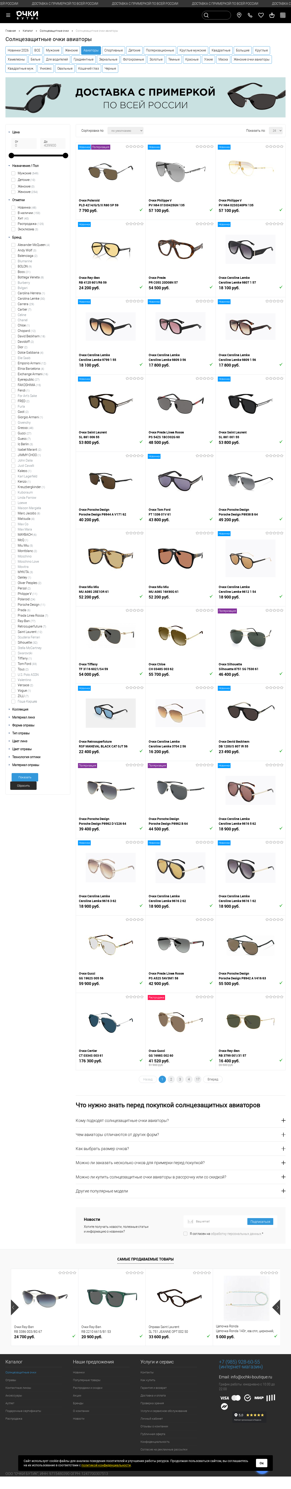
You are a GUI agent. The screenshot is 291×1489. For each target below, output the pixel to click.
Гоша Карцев (27, 701)
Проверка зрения (152, 1403)
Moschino (25, 556)
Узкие (208, 59)
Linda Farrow (27, 497)
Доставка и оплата (153, 1395)
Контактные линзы (18, 1387)
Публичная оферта (152, 1434)
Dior (23, 347)
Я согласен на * (226, 1234)
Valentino (24, 680)
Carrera (26, 304)
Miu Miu (25, 545)
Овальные (65, 68)
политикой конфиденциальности (106, 1465)
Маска (223, 59)
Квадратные (221, 50)
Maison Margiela (29, 508)
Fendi (24, 390)
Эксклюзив (28, 229)
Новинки (79, 1372)
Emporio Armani (32, 363)
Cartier (24, 309)
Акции (77, 1395)
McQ (23, 540)
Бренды (78, 1403)
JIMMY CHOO (29, 455)
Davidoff (26, 341)
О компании (81, 1411)
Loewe (22, 503)
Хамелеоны (16, 59)
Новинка (27, 207)
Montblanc (27, 551)
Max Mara (25, 529)
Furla (21, 406)
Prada (24, 610)
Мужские (52, 50)
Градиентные (83, 59)
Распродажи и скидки (87, 1387)
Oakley (24, 577)
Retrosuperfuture (32, 626)
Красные (191, 59)
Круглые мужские (193, 50)
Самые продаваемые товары (145, 1259)
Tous (23, 669)
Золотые (156, 59)
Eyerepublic (29, 379)
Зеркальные (108, 59)
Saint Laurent (30, 632)
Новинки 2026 (18, 50)
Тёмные (174, 59)
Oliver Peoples (29, 583)
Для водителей (57, 59)
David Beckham (31, 336)
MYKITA (25, 572)
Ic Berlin (25, 444)
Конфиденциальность (155, 1441)
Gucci (24, 433)
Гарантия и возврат (153, 1387)
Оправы (10, 1380)
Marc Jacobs (29, 513)
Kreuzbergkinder (31, 487)
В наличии (29, 213)
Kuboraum (25, 492)
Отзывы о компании (154, 1426)
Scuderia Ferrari (29, 637)
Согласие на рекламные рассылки (163, 1449)
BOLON (25, 266)
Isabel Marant (29, 449)
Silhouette (28, 642)
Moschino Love (28, 561)
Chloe (24, 325)
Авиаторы (91, 50)
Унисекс (46, 68)
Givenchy (24, 422)
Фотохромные (133, 59)
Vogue (24, 690)
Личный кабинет (151, 1418)
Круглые (261, 50)
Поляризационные (160, 50)
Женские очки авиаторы (252, 59)
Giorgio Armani (30, 417)
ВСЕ (37, 50)
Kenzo (24, 481)
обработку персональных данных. (236, 1234)
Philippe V (27, 594)
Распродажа (31, 224)
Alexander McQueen (34, 245)
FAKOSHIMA (29, 385)
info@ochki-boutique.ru (251, 1377)
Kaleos (24, 471)
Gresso (25, 428)
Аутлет (9, 1403)
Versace (25, 685)
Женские (71, 50)
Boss (24, 272)
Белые (35, 59)
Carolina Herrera (31, 293)
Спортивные (113, 50)
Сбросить (23, 785)
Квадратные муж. (21, 68)
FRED (24, 401)
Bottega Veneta (31, 277)
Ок (262, 1463)
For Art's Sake (27, 396)
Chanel (23, 320)
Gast (23, 412)
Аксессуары (13, 1395)
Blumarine (25, 261)
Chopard (27, 331)
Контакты (147, 1372)
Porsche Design (31, 604)
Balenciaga (28, 256)
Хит (23, 218)
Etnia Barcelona (31, 368)
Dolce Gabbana (30, 352)
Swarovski (25, 653)
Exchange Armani (33, 374)
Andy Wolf (27, 250)
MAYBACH (27, 534)
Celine (22, 315)
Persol (24, 588)
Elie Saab (24, 358)
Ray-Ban (26, 621)
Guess (24, 438)
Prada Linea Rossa (33, 615)
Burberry (24, 283)
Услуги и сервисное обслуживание (163, 1411)
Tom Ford (27, 664)
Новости (78, 1418)
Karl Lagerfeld (27, 476)
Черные (110, 68)
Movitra (23, 567)
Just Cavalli (26, 465)
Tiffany (25, 658)
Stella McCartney (30, 648)
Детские (134, 50)
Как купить (147, 1380)
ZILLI (23, 696)
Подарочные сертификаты (23, 1411)
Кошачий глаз (88, 68)
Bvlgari (23, 288)
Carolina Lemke (31, 298)
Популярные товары (86, 1380)
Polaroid (26, 599)
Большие (242, 50)
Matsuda (26, 519)
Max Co (23, 524)
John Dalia (25, 460)
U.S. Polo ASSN (28, 674)
